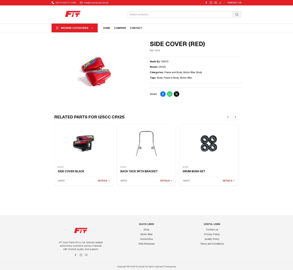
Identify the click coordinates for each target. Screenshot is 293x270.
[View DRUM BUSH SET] (208, 143)
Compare (120, 27)
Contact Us (234, 2)
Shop (146, 229)
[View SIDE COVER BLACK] (83, 143)
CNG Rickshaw (146, 243)
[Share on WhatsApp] (169, 94)
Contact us (212, 229)
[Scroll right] (235, 117)
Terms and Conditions (212, 243)
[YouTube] (215, 2)
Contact (136, 27)
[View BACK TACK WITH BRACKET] (146, 143)
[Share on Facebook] (163, 94)
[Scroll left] (227, 117)
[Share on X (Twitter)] (176, 94)
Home (106, 27)
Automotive (146, 239)
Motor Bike (146, 234)
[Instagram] (211, 2)
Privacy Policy (212, 234)
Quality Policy (212, 239)
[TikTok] (220, 2)
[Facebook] (206, 2)
